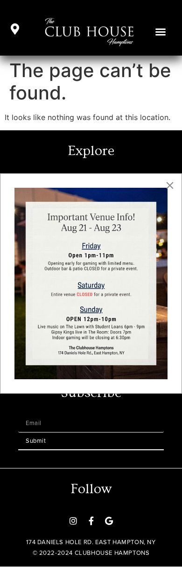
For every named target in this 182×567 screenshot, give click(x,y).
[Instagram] (73, 521)
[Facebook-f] (91, 521)
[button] (160, 31)
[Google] (109, 521)
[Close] (170, 185)
